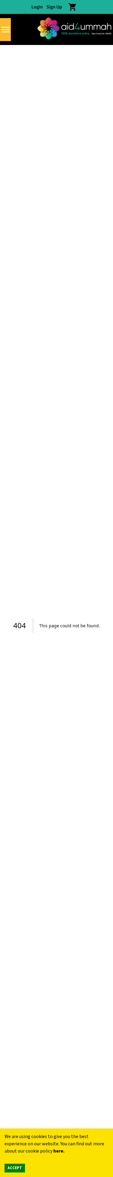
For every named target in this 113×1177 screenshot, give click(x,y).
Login (37, 7)
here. (58, 1151)
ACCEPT (15, 1168)
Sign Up (54, 7)
